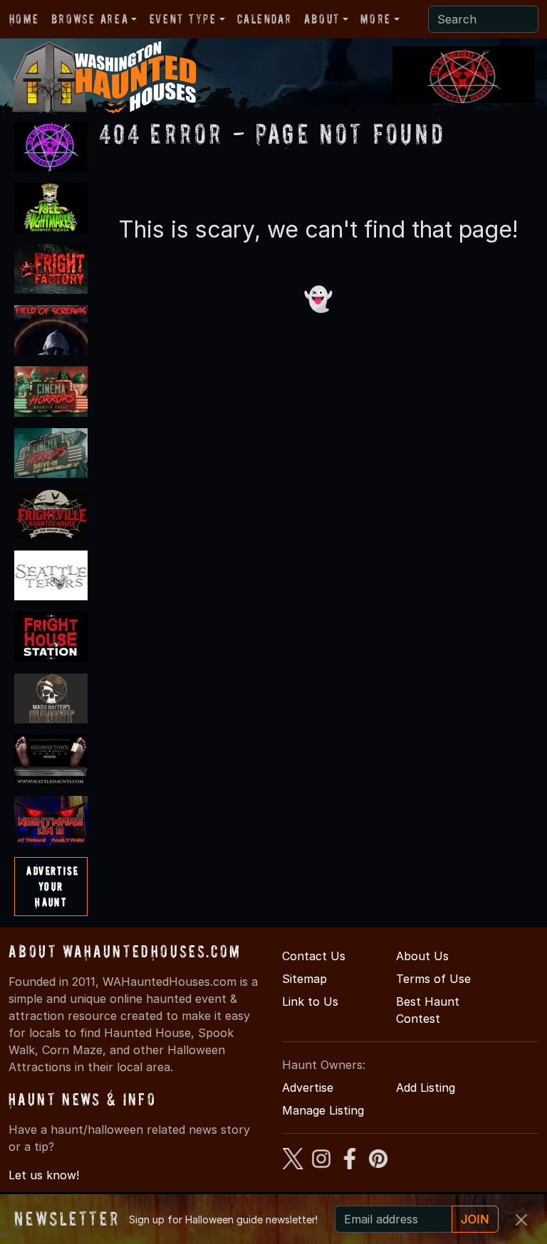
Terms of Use (433, 979)
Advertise (307, 1087)
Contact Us (313, 956)
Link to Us (310, 1001)
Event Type (183, 18)
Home (23, 18)
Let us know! (44, 1175)
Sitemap (304, 979)
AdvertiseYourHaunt (52, 886)
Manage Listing (323, 1110)
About (322, 18)
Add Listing (425, 1087)
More (375, 18)
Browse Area (89, 18)
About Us (422, 956)
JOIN (475, 1219)
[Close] (521, 1219)
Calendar (264, 18)
